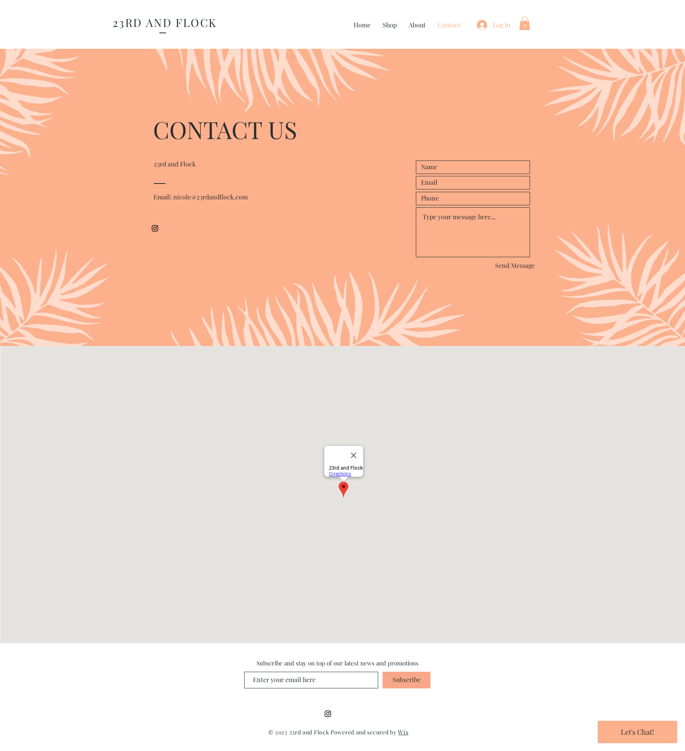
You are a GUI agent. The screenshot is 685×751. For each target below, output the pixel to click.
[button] (524, 23)
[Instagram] (155, 228)
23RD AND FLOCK (165, 22)
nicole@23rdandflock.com (210, 197)
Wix (403, 732)
